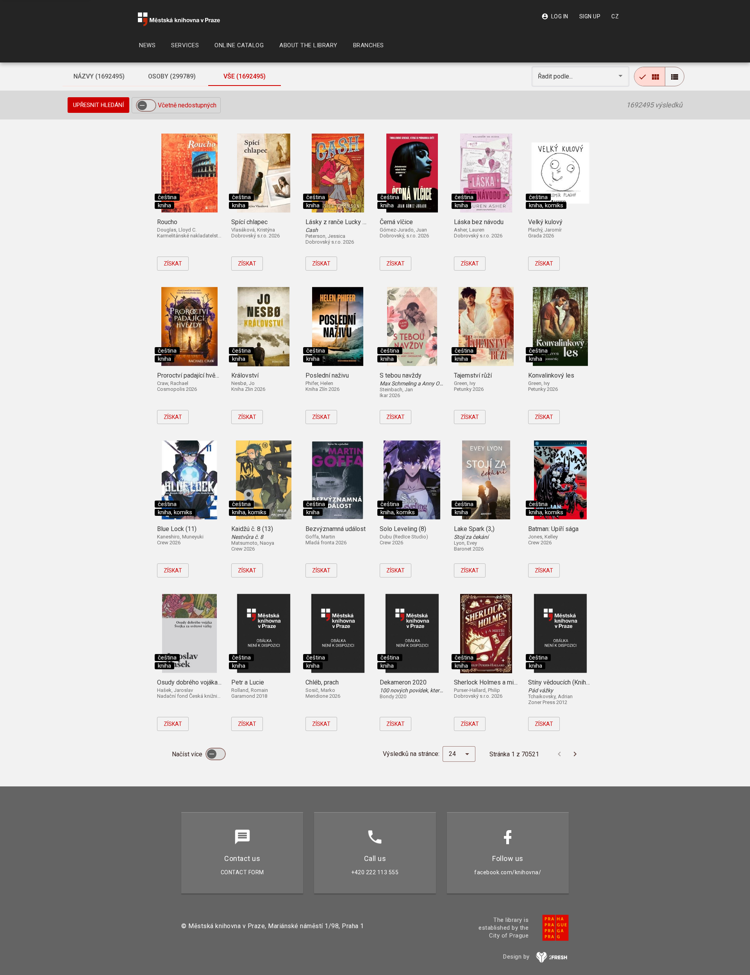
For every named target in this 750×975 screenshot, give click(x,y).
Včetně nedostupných (187, 105)
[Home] (179, 19)
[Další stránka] (575, 754)
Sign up (590, 16)
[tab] (98, 76)
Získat (173, 263)
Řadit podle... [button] (556, 76)
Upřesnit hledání (98, 105)
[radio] (649, 76)
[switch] (146, 105)
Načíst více (188, 754)
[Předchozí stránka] (559, 754)
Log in (554, 16)
